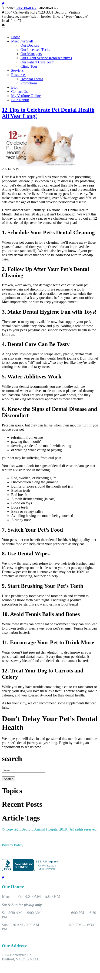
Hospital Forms (31, 79)
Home (15, 37)
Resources (18, 75)
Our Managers (31, 54)
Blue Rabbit (20, 100)
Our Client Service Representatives (46, 58)
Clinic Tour (28, 66)
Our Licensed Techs (35, 50)
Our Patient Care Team (37, 62)
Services (17, 71)
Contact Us (19, 91)
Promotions (28, 83)
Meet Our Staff (22, 41)
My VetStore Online (26, 96)
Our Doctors (29, 45)
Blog (14, 87)
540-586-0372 (26, 8)
